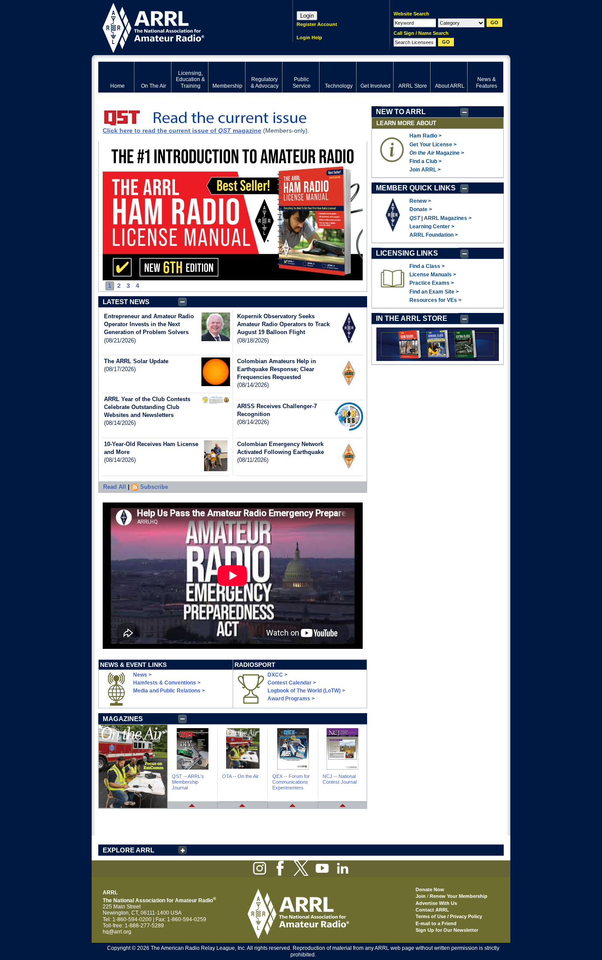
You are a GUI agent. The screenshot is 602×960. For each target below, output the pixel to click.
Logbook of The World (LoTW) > (306, 691)
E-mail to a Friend (436, 923)
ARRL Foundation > (433, 235)
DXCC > (277, 675)
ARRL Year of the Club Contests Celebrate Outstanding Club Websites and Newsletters (147, 407)
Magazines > (456, 218)
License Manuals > (432, 275)
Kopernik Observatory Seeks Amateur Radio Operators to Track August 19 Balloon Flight (283, 324)
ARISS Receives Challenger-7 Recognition (277, 410)
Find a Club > (425, 161)
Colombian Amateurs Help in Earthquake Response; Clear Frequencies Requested (276, 369)
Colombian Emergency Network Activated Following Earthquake (280, 448)
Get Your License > (433, 144)
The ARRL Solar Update (136, 361)
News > (142, 675)
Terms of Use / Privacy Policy (449, 916)
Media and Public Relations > (169, 691)
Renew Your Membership (458, 896)
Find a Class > (427, 266)
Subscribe (154, 487)
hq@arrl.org (117, 932)
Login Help (309, 37)
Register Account (317, 24)
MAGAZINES (123, 718)
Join (421, 896)
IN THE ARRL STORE (411, 318)
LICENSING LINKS (407, 253)
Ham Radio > (425, 136)
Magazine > (436, 153)
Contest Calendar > (292, 683)
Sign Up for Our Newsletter (447, 930)
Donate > (420, 209)
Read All (114, 487)
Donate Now (430, 889)
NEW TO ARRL (401, 111)
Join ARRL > (425, 170)
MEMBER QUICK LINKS (416, 188)
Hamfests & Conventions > (167, 683)
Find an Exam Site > (434, 292)
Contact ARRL (432, 909)
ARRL (184, 26)
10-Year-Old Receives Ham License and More (151, 448)
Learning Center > (431, 226)
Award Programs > (291, 699)
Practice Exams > (431, 283)
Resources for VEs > (435, 300)
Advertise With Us (436, 903)
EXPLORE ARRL (128, 850)
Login (307, 15)
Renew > (420, 201)
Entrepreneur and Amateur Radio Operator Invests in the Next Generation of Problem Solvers (149, 324)
